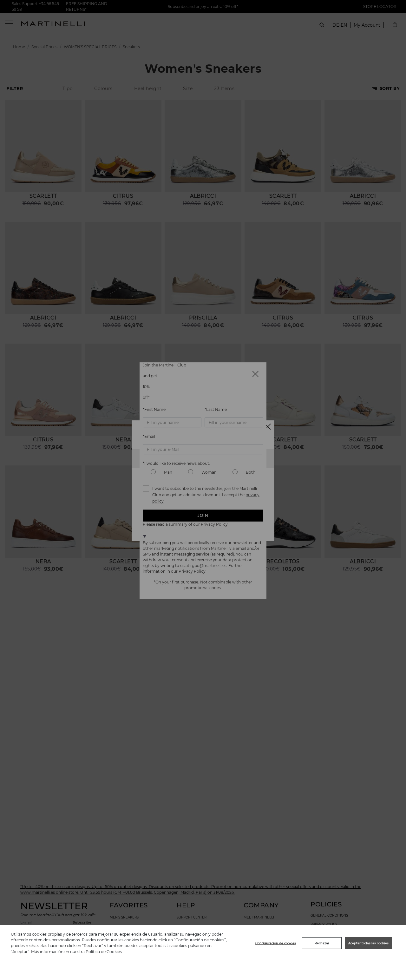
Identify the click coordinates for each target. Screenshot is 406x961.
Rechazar (322, 943)
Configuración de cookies (275, 943)
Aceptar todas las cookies (368, 943)
